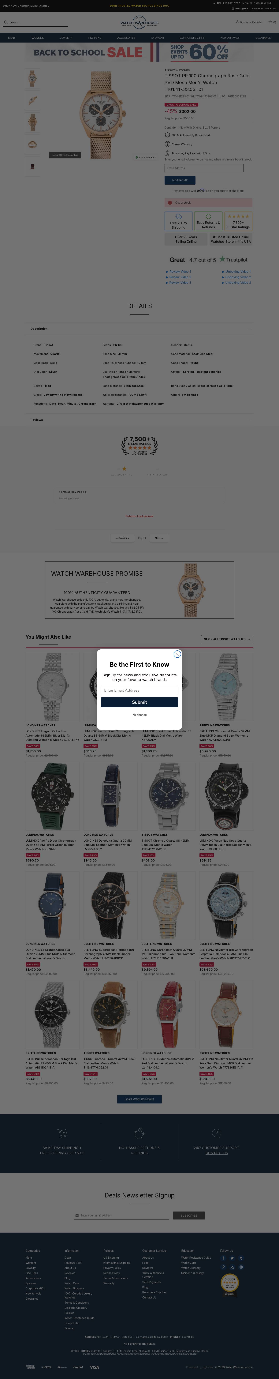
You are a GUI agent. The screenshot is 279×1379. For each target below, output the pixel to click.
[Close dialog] (177, 654)
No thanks (139, 715)
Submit (139, 702)
